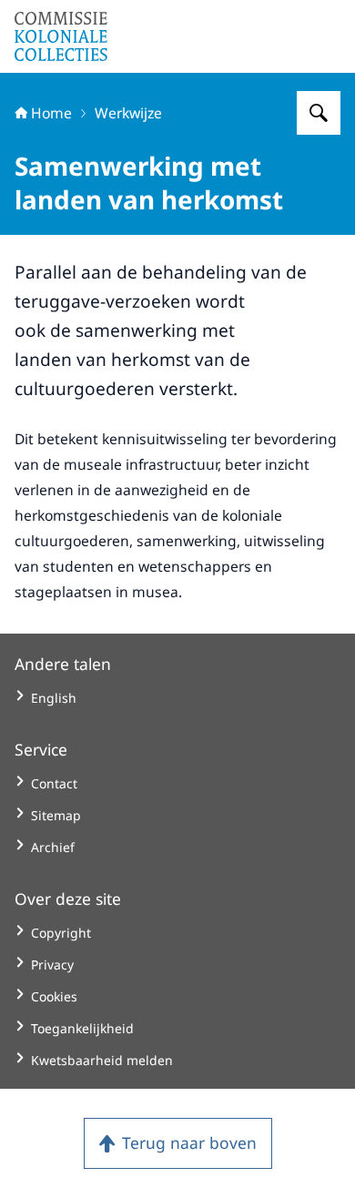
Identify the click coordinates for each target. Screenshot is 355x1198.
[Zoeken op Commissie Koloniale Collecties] (318, 113)
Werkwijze (128, 113)
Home (51, 113)
